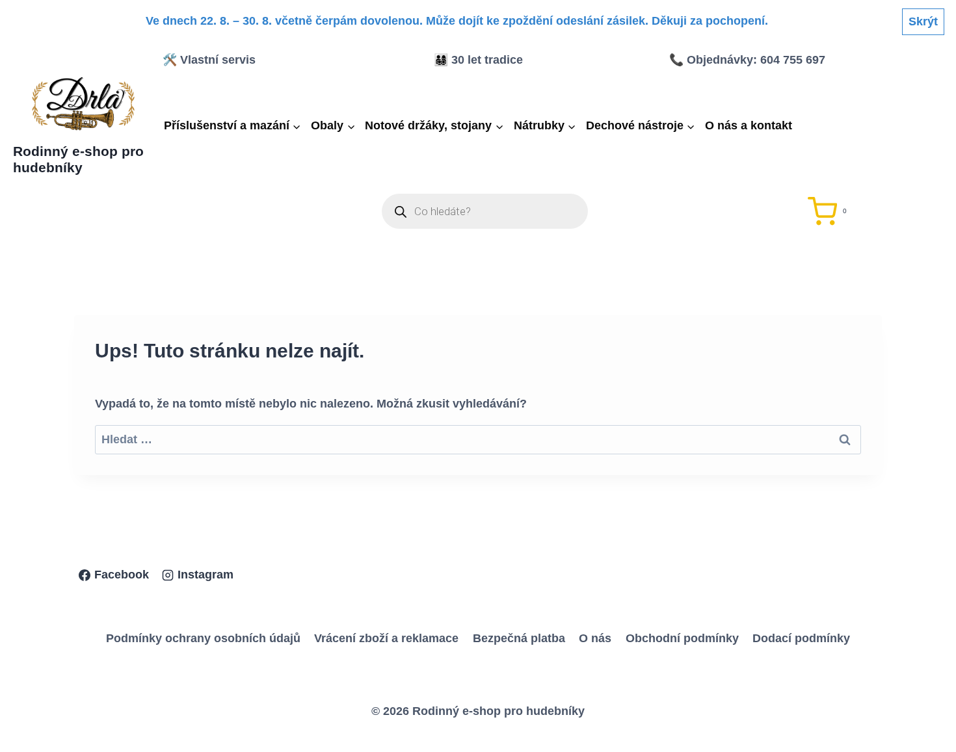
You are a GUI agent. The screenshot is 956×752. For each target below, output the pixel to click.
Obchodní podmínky (682, 638)
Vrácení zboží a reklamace (386, 638)
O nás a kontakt (748, 125)
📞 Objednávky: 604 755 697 (747, 59)
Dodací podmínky (801, 638)
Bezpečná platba (519, 638)
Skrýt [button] (923, 21)
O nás (595, 638)
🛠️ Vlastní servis (209, 59)
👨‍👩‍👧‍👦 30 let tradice (478, 59)
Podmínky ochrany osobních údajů (203, 638)
